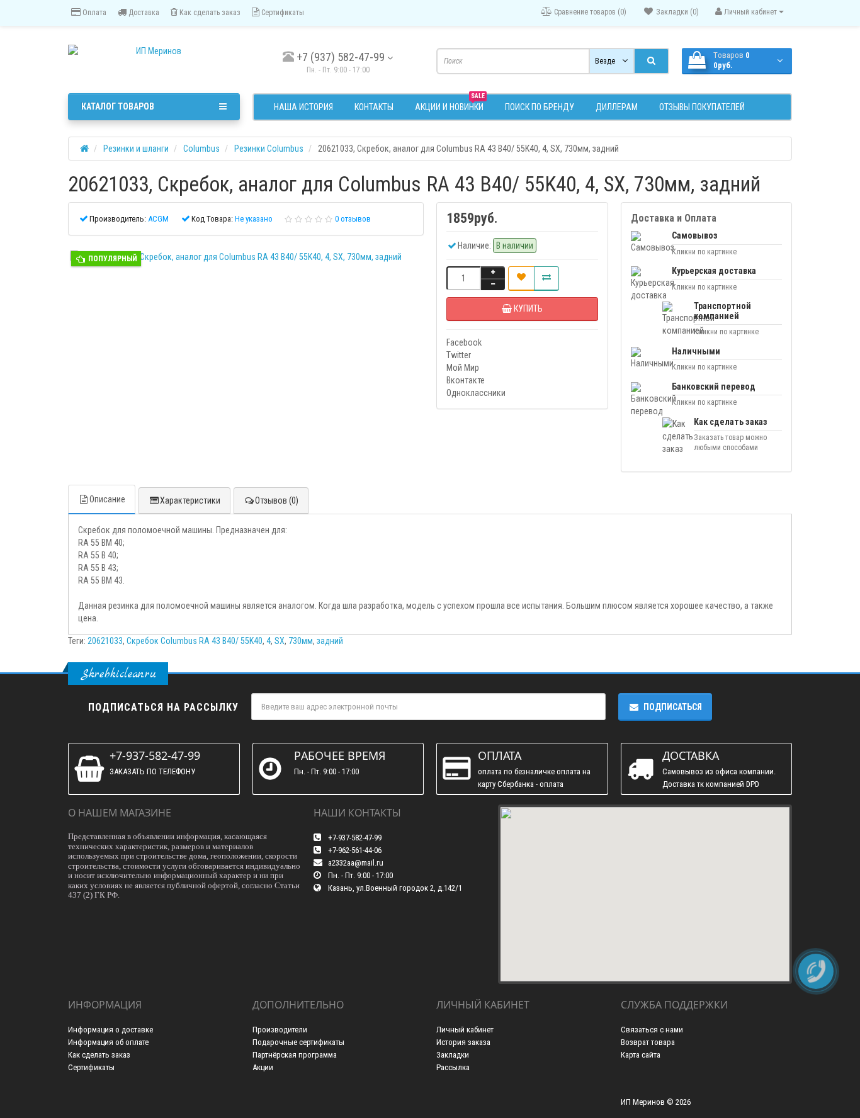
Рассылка (453, 1067)
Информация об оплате (108, 1042)
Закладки (452, 1054)
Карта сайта (640, 1054)
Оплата (93, 12)
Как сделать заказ (209, 12)
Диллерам (617, 107)
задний (330, 641)
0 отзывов (353, 218)
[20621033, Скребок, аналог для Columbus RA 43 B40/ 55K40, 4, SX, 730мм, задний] (246, 257)
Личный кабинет (465, 1029)
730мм (300, 641)
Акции (262, 1067)
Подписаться (672, 707)
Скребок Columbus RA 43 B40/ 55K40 (195, 641)
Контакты (373, 107)
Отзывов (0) (276, 500)
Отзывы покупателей (702, 107)
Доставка (143, 12)
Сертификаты (281, 12)
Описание (107, 499)
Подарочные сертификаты (298, 1042)
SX (279, 641)
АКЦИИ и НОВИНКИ (450, 105)
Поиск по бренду (539, 107)
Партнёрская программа (294, 1054)
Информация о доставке (110, 1029)
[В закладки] (521, 278)
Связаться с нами (652, 1029)
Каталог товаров (117, 106)
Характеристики (190, 500)
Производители (279, 1029)
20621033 (105, 641)
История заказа (463, 1042)
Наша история (303, 107)
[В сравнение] (546, 278)
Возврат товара (648, 1042)
